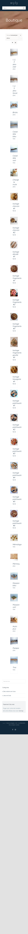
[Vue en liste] (15, 42)
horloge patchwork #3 (17, 451)
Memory (16, 564)
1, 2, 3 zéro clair (14, 63)
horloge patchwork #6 (17, 523)
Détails (14, 124)
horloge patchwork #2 (17, 427)
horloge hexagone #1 (17, 379)
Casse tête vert (15, 158)
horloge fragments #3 (17, 326)
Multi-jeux (15, 627)
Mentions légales (10, 723)
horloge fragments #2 (17, 302)
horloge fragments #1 (17, 278)
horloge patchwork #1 (17, 403)
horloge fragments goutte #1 (17, 354)
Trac (14, 667)
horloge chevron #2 (16, 230)
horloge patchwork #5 (17, 499)
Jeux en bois (7, 695)
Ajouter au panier (14, 50)
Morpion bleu (16, 584)
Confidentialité (21, 723)
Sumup (21, 711)
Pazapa (16, 648)
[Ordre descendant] (20, 35)
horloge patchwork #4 (17, 475)
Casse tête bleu (15, 134)
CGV (16, 723)
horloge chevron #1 (16, 206)
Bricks (15, 112)
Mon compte (12, 724)
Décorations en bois (9, 691)
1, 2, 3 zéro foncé (15, 89)
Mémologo (17, 544)
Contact (17, 724)
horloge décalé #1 (16, 254)
